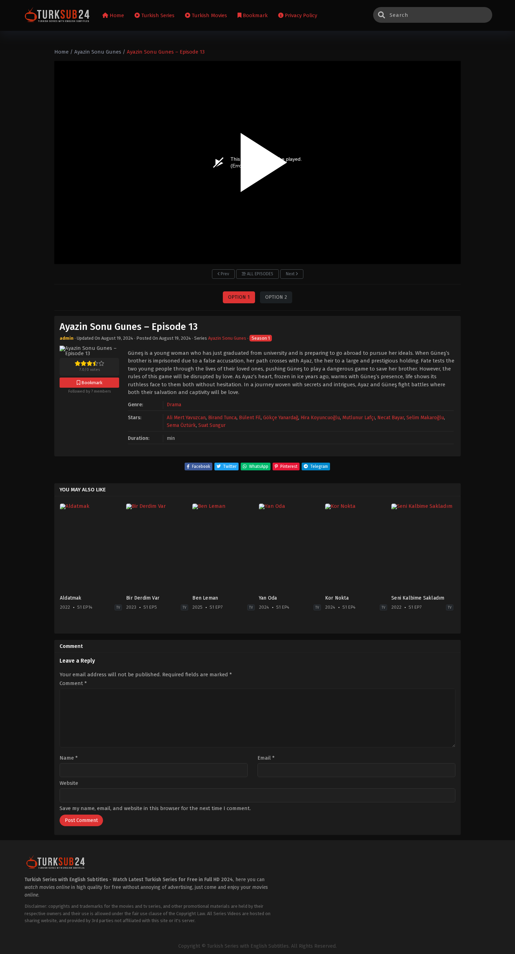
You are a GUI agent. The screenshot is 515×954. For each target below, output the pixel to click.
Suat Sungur (212, 425)
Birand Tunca (222, 418)
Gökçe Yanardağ (280, 418)
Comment (73, 683)
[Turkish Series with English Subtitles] (57, 15)
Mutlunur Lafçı (358, 418)
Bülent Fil (250, 418)
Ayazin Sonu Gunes (227, 338)
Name (69, 758)
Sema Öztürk (181, 425)
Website (69, 783)
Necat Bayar (390, 418)
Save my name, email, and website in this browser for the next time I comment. (155, 808)
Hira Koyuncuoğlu (320, 418)
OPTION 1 (239, 297)
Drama (174, 405)
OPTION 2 (276, 297)
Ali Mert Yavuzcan (186, 418)
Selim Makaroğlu (425, 418)
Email (266, 758)
